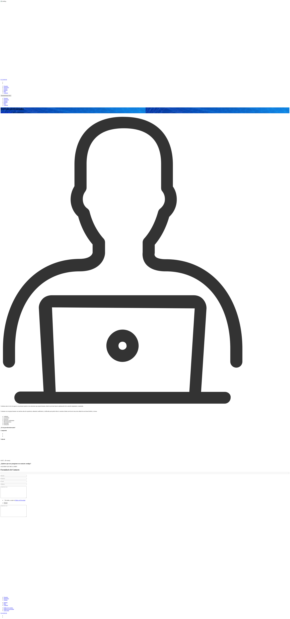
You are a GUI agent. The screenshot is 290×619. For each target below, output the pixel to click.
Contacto (6, 93)
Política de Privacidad (20, 500)
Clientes (5, 88)
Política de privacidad (9, 609)
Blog (5, 91)
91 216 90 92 (4, 79)
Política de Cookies (8, 607)
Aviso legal (6, 610)
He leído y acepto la (15, 500)
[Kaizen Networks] (145, 78)
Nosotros (6, 86)
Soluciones (6, 87)
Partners (5, 90)
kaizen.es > (3, 112)
